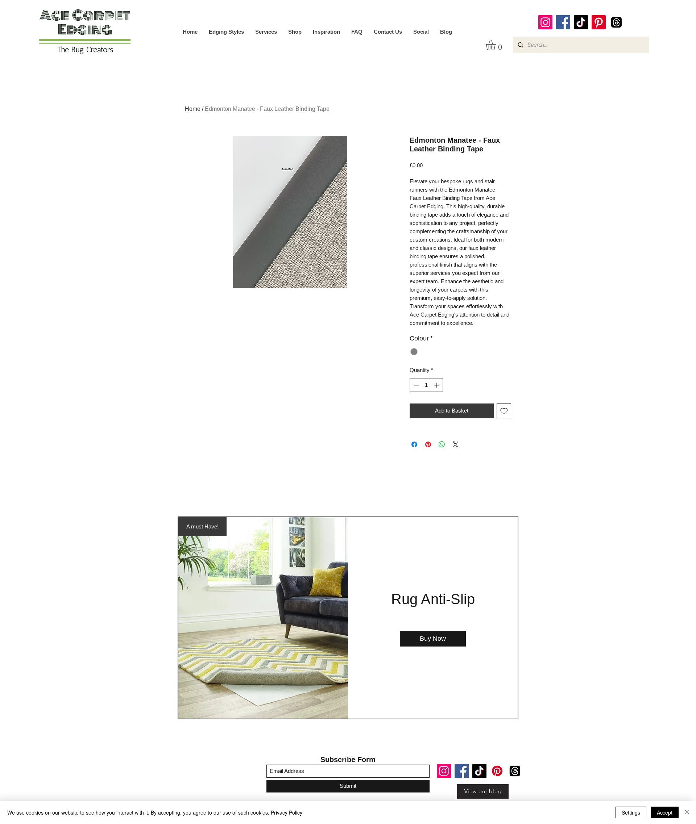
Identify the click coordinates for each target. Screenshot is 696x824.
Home (192, 109)
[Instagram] (545, 22)
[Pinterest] (599, 22)
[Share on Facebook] (414, 444)
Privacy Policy (286, 812)
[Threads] (616, 22)
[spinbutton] (426, 385)
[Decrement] (415, 385)
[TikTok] (581, 22)
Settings (631, 812)
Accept (664, 812)
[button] (496, 45)
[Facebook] (563, 22)
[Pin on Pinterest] (428, 444)
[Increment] (437, 385)
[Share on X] (455, 444)
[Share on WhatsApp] (442, 444)
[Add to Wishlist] (504, 410)
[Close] (687, 812)
